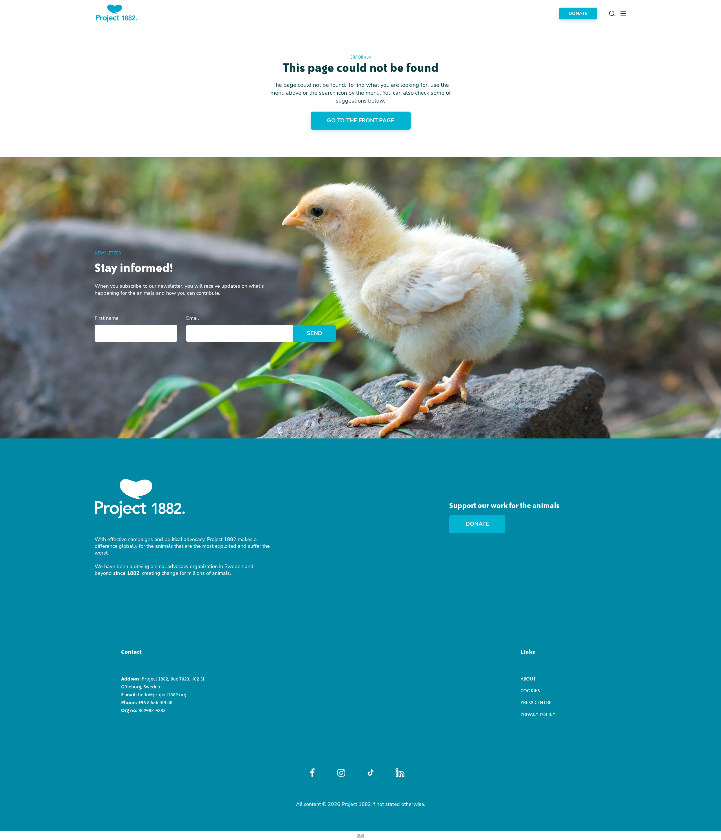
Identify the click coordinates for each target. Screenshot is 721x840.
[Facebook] (312, 773)
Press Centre (535, 702)
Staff (360, 835)
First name (107, 318)
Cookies (530, 691)
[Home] (116, 13)
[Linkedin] (400, 773)
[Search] (612, 13)
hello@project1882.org (162, 694)
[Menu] (623, 13)
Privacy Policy (537, 714)
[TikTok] (370, 773)
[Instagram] (341, 772)
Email (192, 318)
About (528, 679)
